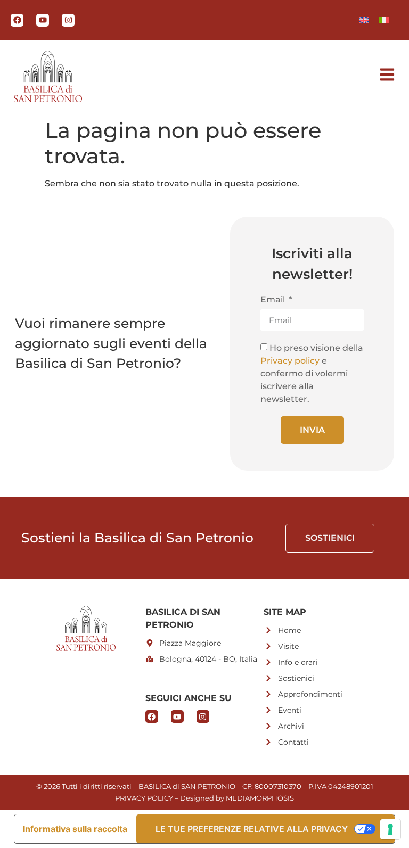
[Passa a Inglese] (364, 20)
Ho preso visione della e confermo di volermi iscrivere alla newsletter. (311, 373)
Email (273, 299)
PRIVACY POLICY (144, 798)
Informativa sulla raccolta (75, 829)
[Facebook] (17, 20)
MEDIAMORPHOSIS (260, 798)
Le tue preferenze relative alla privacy (252, 829)
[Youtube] (42, 20)
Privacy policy (290, 361)
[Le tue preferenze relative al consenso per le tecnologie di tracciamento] (390, 829)
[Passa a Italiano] (384, 20)
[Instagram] (68, 20)
